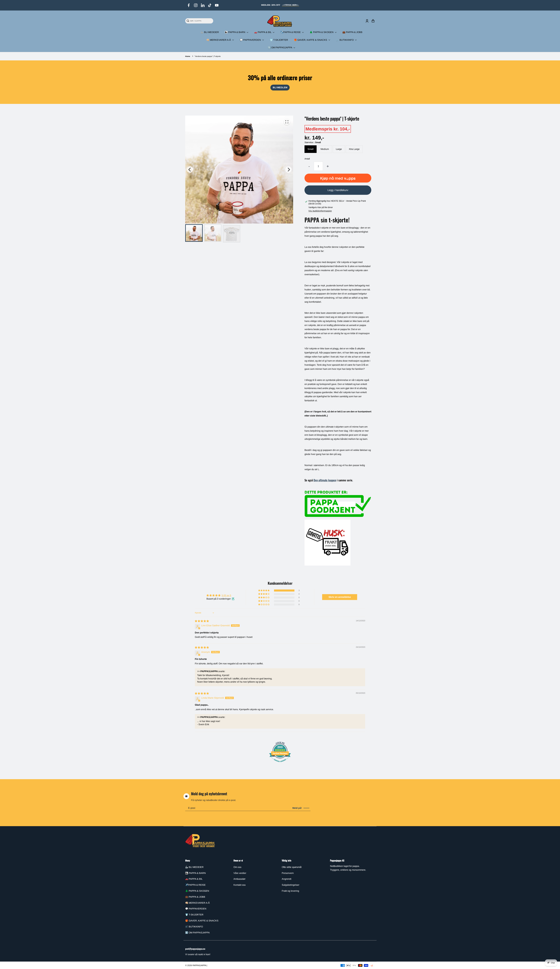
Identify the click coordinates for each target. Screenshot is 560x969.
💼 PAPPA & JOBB (352, 32)
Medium (325, 149)
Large (339, 149)
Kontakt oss (239, 885)
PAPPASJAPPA (199, 965)
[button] (264, 590)
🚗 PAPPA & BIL (263, 32)
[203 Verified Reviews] (280, 763)
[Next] (288, 169)
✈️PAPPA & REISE (290, 32)
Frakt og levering (290, 891)
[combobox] (201, 20)
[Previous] (190, 169)
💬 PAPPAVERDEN (250, 40)
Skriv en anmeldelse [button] (340, 597)
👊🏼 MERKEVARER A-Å (218, 40)
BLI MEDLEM (280, 87)
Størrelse (312, 142)
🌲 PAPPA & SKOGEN (322, 32)
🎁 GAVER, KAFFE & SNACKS (311, 40)
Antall (307, 158)
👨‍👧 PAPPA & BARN (235, 32)
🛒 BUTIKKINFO (345, 40)
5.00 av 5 (226, 595)
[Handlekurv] (373, 21)
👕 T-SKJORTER (279, 40)
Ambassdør (239, 879)
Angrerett (286, 879)
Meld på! (297, 808)
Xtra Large (354, 149)
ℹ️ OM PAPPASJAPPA (280, 47)
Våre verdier (239, 873)
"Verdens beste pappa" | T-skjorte (208, 56)
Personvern (288, 873)
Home (187, 56)
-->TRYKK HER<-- (290, 5)
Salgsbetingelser (290, 885)
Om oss (237, 867)
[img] (202, 621)
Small (311, 149)
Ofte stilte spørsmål (292, 867)
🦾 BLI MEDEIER (210, 32)
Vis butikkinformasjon (320, 211)
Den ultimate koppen (325, 480)
